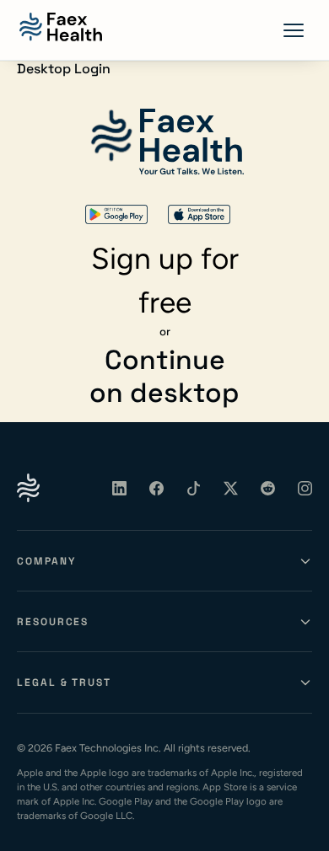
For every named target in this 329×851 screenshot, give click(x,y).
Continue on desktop (164, 376)
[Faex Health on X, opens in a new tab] (231, 487)
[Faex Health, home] (61, 27)
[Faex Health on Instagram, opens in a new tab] (305, 487)
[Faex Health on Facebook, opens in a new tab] (156, 487)
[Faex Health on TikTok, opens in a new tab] (194, 487)
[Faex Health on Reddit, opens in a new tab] (268, 487)
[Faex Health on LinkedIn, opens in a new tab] (119, 487)
